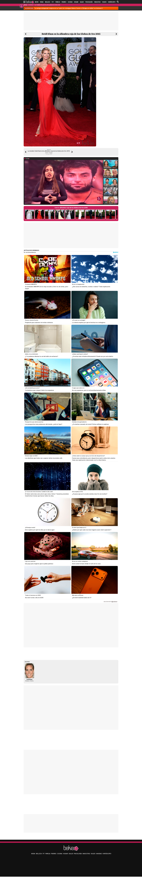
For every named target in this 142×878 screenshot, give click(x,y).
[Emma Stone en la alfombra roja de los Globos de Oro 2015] (100, 215)
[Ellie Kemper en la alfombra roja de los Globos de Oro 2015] (50, 215)
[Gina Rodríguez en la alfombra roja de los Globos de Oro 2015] (110, 215)
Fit (44, 854)
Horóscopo (107, 854)
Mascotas (86, 854)
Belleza (39, 854)
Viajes (93, 854)
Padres (53, 854)
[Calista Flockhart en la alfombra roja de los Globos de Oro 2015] (80, 215)
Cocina (59, 854)
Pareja (47, 854)
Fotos (31, 5)
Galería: (71, 207)
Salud (71, 854)
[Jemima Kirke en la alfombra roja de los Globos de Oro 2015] (29, 215)
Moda (33, 854)
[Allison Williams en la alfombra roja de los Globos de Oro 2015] (39, 215)
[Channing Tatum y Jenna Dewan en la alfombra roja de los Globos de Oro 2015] (60, 215)
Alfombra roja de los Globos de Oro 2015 (47, 5)
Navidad (99, 854)
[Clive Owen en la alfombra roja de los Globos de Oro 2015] (90, 215)
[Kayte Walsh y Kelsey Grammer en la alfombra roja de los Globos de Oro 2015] (70, 215)
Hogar (65, 854)
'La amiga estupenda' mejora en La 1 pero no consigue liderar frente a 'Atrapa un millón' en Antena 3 (64, 8)
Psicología (78, 854)
